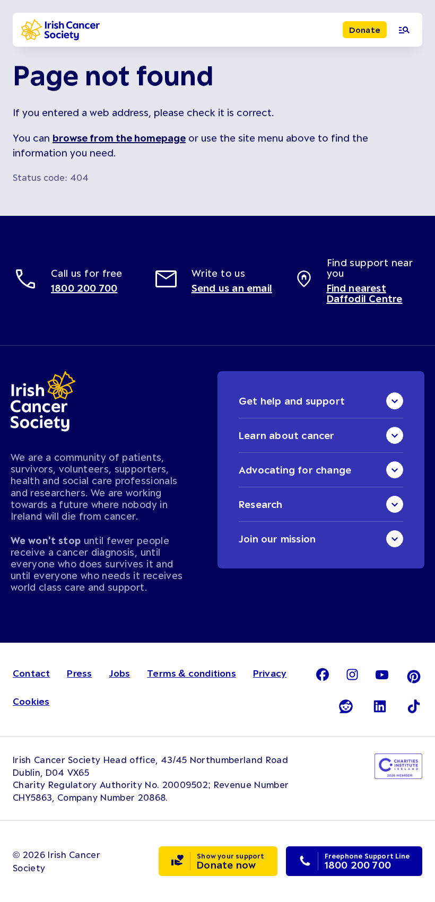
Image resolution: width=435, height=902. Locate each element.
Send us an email (232, 288)
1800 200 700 (84, 288)
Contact (31, 673)
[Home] (60, 29)
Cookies (31, 701)
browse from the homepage (119, 138)
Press (79, 673)
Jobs (119, 673)
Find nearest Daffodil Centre (365, 293)
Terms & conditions (191, 673)
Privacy (269, 673)
